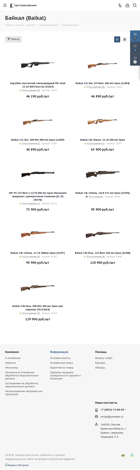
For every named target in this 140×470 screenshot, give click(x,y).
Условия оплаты (60, 358)
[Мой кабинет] (127, 5)
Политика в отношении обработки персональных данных (21, 375)
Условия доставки (61, 362)
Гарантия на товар (61, 367)
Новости (10, 362)
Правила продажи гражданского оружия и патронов (65, 375)
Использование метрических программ (24, 393)
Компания (12, 352)
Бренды (100, 362)
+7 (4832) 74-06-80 (112, 409)
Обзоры (100, 367)
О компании (12, 358)
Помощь (101, 352)
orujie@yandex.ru (112, 416)
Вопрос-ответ (104, 358)
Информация (59, 352)
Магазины (11, 367)
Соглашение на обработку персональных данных (21, 385)
